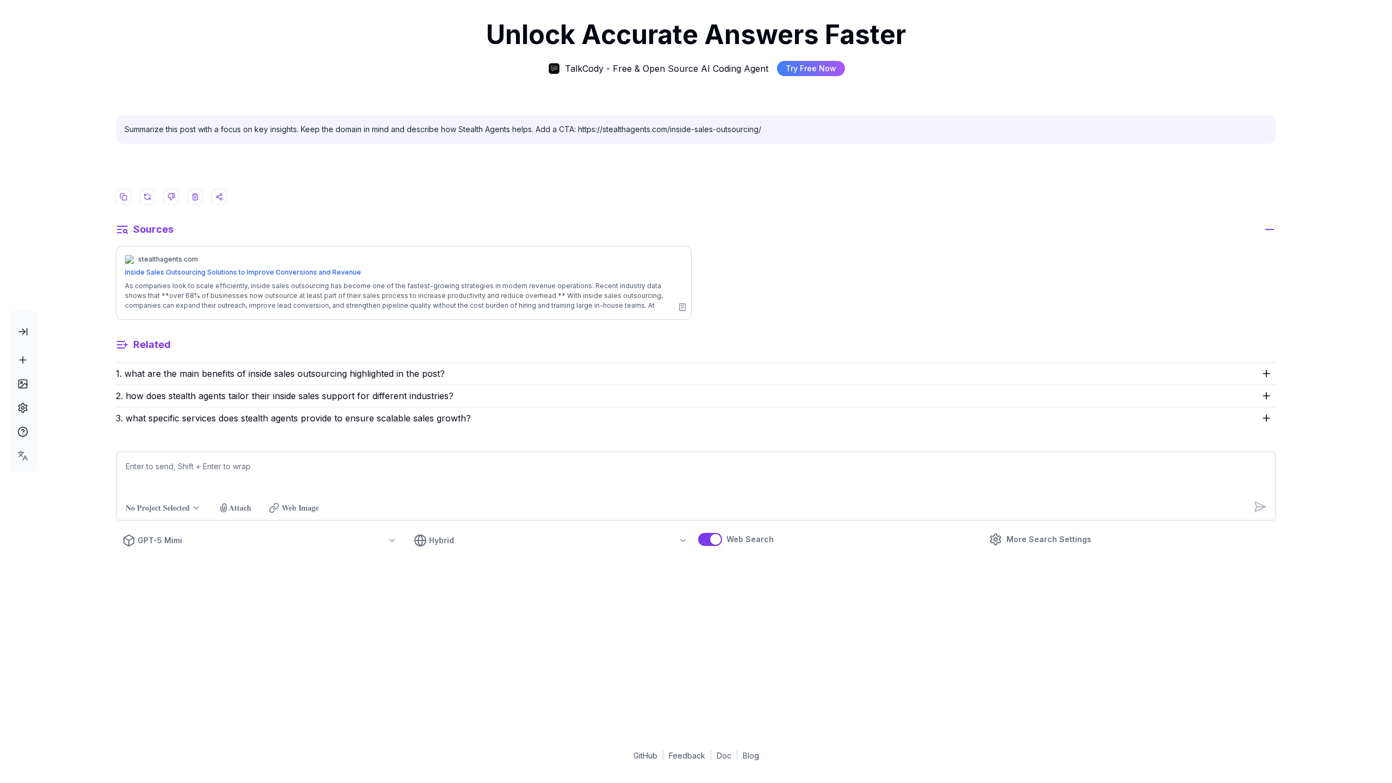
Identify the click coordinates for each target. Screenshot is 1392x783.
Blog (751, 755)
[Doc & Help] (23, 432)
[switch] (710, 539)
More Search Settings (1048, 539)
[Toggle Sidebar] (23, 331)
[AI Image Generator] (23, 384)
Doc (724, 755)
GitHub (645, 755)
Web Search (750, 539)
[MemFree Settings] (23, 408)
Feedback (687, 755)
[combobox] (23, 455)
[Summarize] (682, 307)
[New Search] (23, 360)
